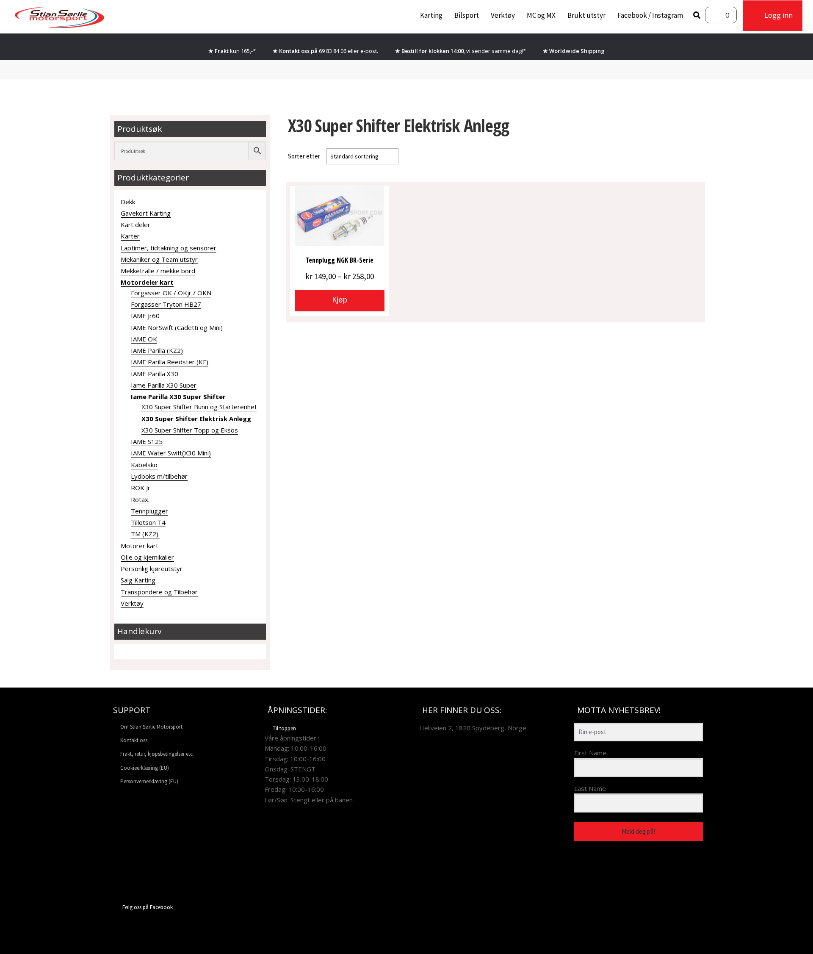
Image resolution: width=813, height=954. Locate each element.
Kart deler (135, 224)
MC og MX (541, 15)
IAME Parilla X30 (154, 373)
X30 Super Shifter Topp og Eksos (189, 430)
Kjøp (339, 299)
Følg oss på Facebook (147, 907)
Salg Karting (138, 580)
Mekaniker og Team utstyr (159, 259)
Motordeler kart (147, 282)
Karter (130, 236)
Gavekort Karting (146, 213)
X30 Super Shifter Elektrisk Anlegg (196, 418)
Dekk (128, 201)
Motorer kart (139, 545)
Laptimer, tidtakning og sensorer (168, 248)
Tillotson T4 (148, 522)
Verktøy (503, 15)
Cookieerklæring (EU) (144, 767)
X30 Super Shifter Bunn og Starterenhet (199, 406)
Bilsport (466, 15)
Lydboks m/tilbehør (159, 476)
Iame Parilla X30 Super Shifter (178, 396)
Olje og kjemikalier (147, 557)
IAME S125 (147, 441)
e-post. (369, 51)
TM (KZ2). (145, 534)
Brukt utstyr (586, 15)
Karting (431, 15)
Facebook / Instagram (650, 15)
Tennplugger (149, 511)
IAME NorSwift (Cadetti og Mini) (177, 327)
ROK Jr (140, 487)
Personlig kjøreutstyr (152, 568)
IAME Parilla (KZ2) (157, 350)
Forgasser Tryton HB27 (166, 304)
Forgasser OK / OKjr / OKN (171, 292)
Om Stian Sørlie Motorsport (151, 726)
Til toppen (284, 728)
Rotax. (140, 499)
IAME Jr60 (145, 315)
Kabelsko (144, 464)
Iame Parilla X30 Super (163, 385)
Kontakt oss (133, 740)
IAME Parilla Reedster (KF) (169, 362)
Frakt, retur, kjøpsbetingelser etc (156, 753)
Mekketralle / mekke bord (158, 270)
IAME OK (144, 339)
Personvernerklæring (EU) (149, 781)
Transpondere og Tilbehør (159, 592)
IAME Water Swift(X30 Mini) (171, 453)
